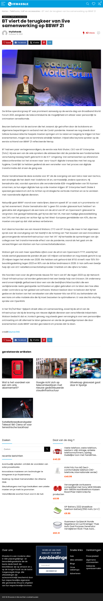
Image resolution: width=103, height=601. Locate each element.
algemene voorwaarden (92, 561)
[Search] (87, 3)
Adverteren (75, 573)
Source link (14, 331)
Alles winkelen (76, 560)
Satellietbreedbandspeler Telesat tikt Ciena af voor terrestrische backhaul (17, 424)
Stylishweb (15, 31)
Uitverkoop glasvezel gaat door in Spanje (85, 384)
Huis (72, 556)
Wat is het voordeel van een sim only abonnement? (16, 385)
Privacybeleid (92, 556)
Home (5, 11)
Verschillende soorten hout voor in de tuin (23, 494)
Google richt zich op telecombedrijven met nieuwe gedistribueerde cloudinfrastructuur (50, 386)
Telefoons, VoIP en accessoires (25, 11)
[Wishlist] (93, 3)
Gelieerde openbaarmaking (94, 567)
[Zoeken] (47, 449)
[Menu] (3, 3)
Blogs (72, 563)
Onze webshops (74, 568)
